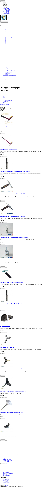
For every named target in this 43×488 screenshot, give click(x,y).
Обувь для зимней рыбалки (10, 55)
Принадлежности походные (10, 43)
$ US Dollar (5, 4)
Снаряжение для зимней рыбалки (11, 61)
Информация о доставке (7, 459)
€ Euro (4, 3)
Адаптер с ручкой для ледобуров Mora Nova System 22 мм (12, 303)
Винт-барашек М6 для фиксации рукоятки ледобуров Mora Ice (13, 391)
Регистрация (7, 9)
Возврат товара (6, 466)
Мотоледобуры (5, 101)
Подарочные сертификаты (8, 473)
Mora (4, 93)
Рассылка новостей (6, 482)
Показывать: (2, 109)
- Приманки (36, 82)
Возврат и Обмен (6, 461)
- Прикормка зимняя (30, 82)
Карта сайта (5, 467)
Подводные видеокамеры (10, 29)
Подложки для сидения (9, 41)
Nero (3, 94)
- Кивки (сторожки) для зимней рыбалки (12, 81)
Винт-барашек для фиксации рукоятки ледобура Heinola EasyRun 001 (14, 368)
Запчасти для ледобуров (7, 100)
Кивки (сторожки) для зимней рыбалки (12, 53)
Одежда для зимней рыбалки (10, 56)
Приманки (7, 59)
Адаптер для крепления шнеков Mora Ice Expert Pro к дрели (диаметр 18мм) (15, 171)
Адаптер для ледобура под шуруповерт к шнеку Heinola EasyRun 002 (14, 237)
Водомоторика (5, 27)
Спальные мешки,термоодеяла (11, 44)
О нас (4, 458)
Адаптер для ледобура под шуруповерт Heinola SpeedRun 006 (12, 216)
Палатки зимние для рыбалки (10, 57)
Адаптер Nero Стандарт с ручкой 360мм (8, 149)
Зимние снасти (8, 51)
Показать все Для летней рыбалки (9, 75)
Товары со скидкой (6, 475)
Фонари (6, 47)
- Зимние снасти (29, 80)
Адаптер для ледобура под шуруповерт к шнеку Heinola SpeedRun (13, 259)
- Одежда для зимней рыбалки (6, 82)
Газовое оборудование (9, 35)
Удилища (6, 74)
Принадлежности (8, 72)
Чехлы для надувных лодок (10, 31)
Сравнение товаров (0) (4, 104)
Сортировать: (3, 107)
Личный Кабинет (6, 479)
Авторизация (7, 10)
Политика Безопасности (7, 460)
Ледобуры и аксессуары (9, 54)
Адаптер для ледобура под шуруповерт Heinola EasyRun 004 (12, 193)
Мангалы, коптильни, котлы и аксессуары (13, 39)
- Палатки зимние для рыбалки (19, 82)
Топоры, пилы (7, 46)
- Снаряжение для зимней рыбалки (14, 83)
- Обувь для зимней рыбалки (36, 81)
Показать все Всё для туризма (8, 48)
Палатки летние (8, 40)
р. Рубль (4, 5)
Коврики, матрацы (8, 38)
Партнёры (5, 474)
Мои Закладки (5, 481)
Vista (3, 98)
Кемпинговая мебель (9, 37)
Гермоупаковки (8, 36)
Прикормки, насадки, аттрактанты (11, 70)
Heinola (4, 92)
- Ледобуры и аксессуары (25, 81)
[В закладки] (5, 156)
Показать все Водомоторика (8, 33)
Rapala (4, 96)
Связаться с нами (6, 465)
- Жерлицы (23, 80)
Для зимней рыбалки (7, 49)
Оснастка (7, 69)
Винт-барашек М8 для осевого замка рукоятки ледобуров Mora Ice (13, 433)
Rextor (4, 97)
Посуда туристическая (9, 42)
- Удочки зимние (24, 83)
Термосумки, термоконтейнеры (11, 45)
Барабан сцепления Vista (5, 326)
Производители (6, 472)
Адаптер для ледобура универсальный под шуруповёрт (11, 282)
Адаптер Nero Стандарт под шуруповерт (8, 126)
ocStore (6, 485)
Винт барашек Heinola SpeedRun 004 (7, 347)
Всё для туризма (6, 34)
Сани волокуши (8, 60)
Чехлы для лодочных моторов (10, 30)
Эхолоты (6, 32)
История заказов (6, 480)
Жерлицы (7, 50)
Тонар (4, 102)
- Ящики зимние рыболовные (34, 83)
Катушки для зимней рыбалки (10, 52)
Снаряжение (7, 73)
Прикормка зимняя (8, 58)
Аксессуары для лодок (9, 28)
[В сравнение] (6, 156)
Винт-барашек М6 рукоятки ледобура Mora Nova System (11, 412)
